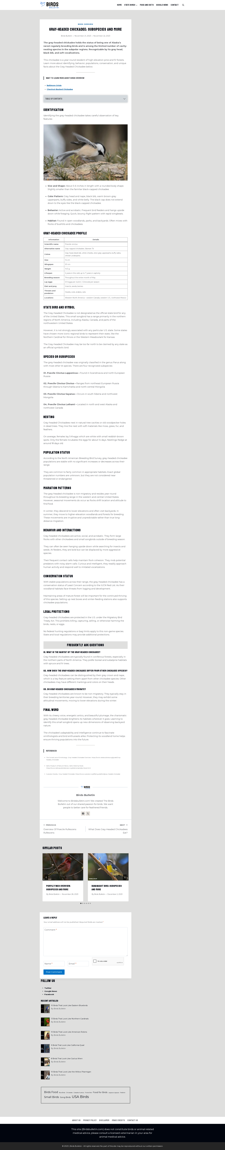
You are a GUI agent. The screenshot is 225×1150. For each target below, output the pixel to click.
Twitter (47, 988)
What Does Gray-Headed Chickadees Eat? (108, 829)
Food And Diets (147, 5)
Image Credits (118, 1120)
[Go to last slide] (46, 877)
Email (72, 963)
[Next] (125, 877)
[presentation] (63, 866)
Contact (175, 5)
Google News (162, 5)
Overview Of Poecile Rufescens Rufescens (59, 829)
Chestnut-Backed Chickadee (60, 89)
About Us (76, 1120)
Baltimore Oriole (54, 85)
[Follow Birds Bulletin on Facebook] (83, 813)
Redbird (122, 1092)
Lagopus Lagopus (114, 1092)
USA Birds (80, 1097)
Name (48, 963)
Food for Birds (100, 1092)
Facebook (49, 994)
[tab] (80, 903)
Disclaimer (104, 1120)
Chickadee (69, 1092)
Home (119, 5)
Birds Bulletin (66, 36)
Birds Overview (85, 24)
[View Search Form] (183, 5)
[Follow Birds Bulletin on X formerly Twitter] (88, 813)
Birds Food (51, 1092)
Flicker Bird (88, 1092)
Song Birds (65, 1097)
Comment (51, 930)
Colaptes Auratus (79, 1092)
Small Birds (51, 1097)
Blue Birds (62, 1092)
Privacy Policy (90, 1120)
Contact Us (132, 1120)
